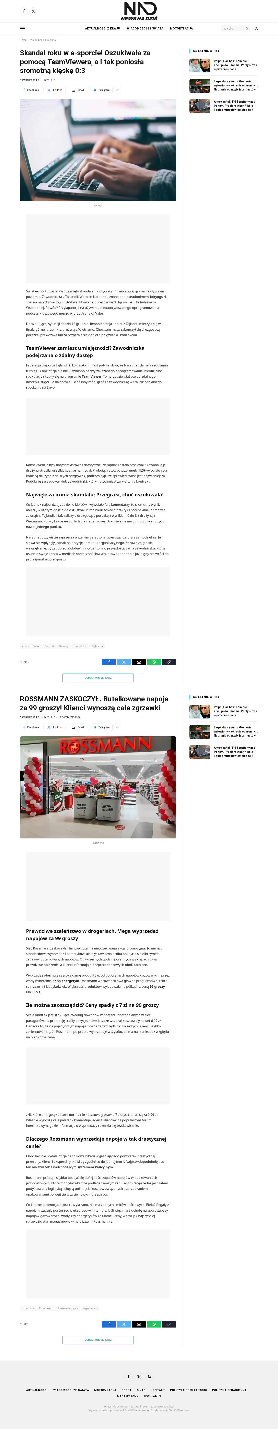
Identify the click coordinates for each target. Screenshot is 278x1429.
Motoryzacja (181, 28)
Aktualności (37, 1390)
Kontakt (158, 1390)
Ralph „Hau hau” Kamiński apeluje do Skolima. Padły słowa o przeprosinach (235, 65)
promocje (28, 1308)
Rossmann (45, 1308)
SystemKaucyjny (67, 1308)
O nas (141, 1390)
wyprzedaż (90, 1308)
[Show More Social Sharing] (117, 90)
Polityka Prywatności (188, 1390)
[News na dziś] (139, 11)
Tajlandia (97, 646)
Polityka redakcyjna (229, 1390)
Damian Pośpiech (30, 80)
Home (23, 40)
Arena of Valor (31, 646)
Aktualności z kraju (102, 28)
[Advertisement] (98, 248)
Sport (126, 1390)
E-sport (49, 646)
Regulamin (152, 1396)
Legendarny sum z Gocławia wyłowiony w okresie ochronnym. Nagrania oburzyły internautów (236, 85)
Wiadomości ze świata (145, 28)
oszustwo (80, 646)
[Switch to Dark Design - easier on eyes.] (256, 28)
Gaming (64, 646)
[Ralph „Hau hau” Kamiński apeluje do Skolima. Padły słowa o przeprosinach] (199, 65)
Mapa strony (127, 1396)
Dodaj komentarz (98, 677)
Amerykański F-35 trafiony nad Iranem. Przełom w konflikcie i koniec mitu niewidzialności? (234, 105)
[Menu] (22, 28)
